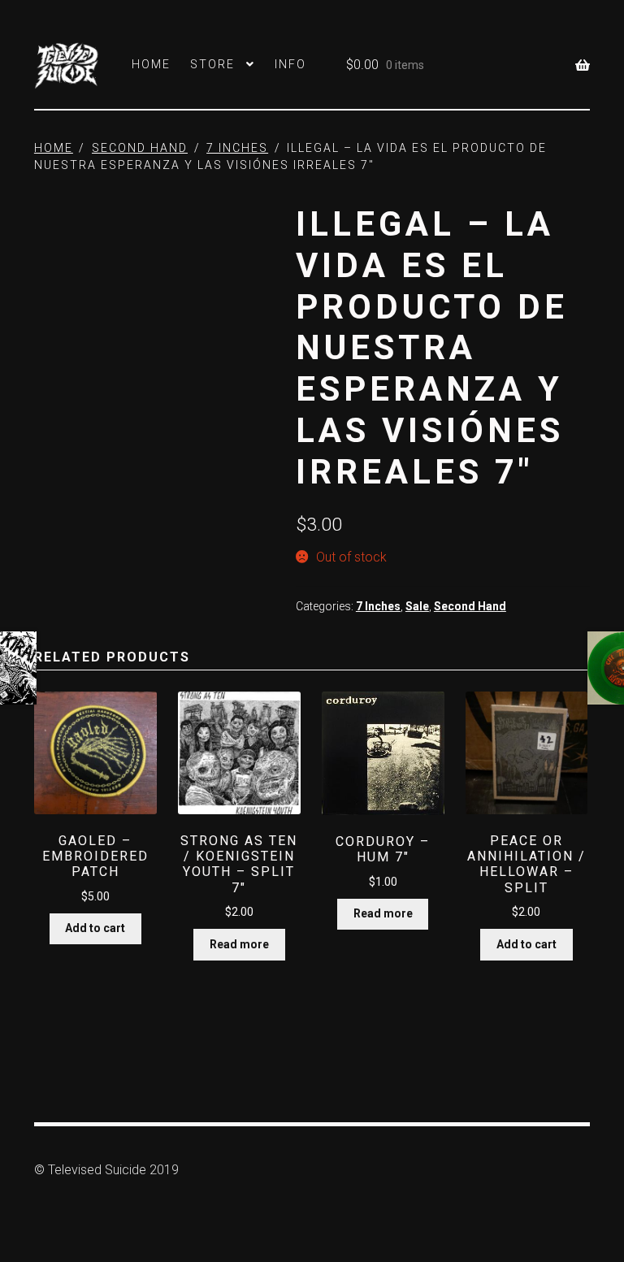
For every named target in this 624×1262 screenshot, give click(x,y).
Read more (239, 944)
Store (212, 64)
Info (290, 64)
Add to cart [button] (95, 928)
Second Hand (140, 147)
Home (151, 64)
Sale (417, 606)
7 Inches (237, 147)
